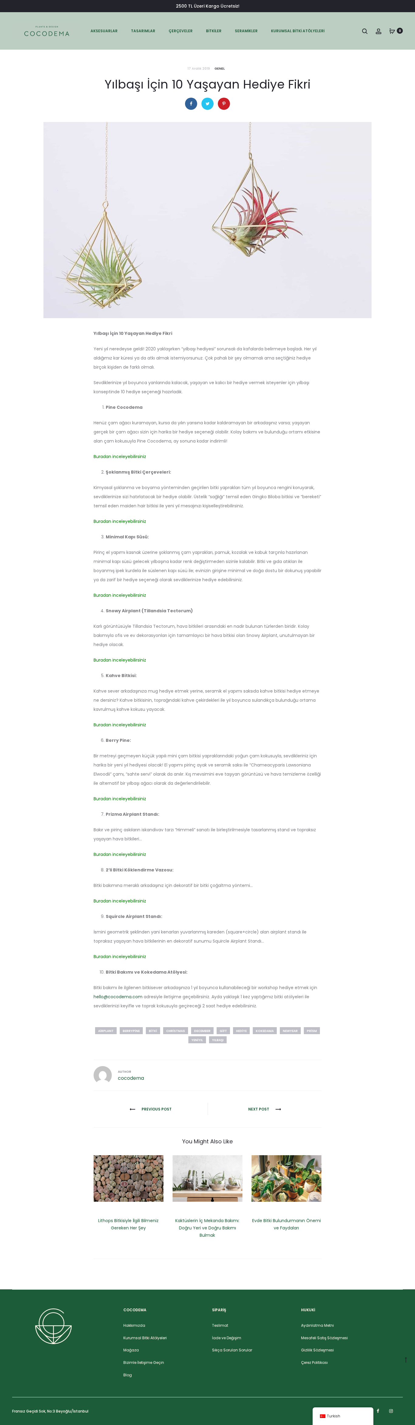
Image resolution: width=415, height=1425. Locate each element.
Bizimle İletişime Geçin (143, 1362)
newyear (290, 1031)
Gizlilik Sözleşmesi (317, 1350)
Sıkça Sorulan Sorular (232, 1350)
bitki (153, 1031)
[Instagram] (391, 1411)
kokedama (265, 1031)
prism (312, 1031)
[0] (392, 31)
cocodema (131, 1078)
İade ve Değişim (226, 1337)
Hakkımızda (134, 1325)
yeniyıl (197, 1040)
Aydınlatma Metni (317, 1325)
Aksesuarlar (104, 30)
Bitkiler (213, 30)
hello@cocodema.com (118, 997)
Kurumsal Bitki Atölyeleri (297, 30)
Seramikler (246, 30)
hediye (241, 1031)
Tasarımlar (143, 30)
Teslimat (220, 1325)
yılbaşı (218, 1040)
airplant (106, 1031)
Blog (127, 1375)
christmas (175, 1031)
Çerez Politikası (314, 1362)
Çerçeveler (181, 30)
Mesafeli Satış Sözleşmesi (324, 1337)
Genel (219, 68)
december (202, 1031)
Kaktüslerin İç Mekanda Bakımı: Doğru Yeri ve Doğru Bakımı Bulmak (207, 1228)
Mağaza (131, 1350)
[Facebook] (378, 1411)
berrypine (131, 1031)
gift (223, 1031)
